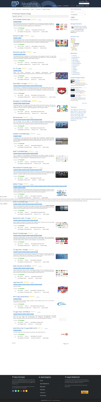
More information (50, 205)
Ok (1, 203)
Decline (5, 203)
